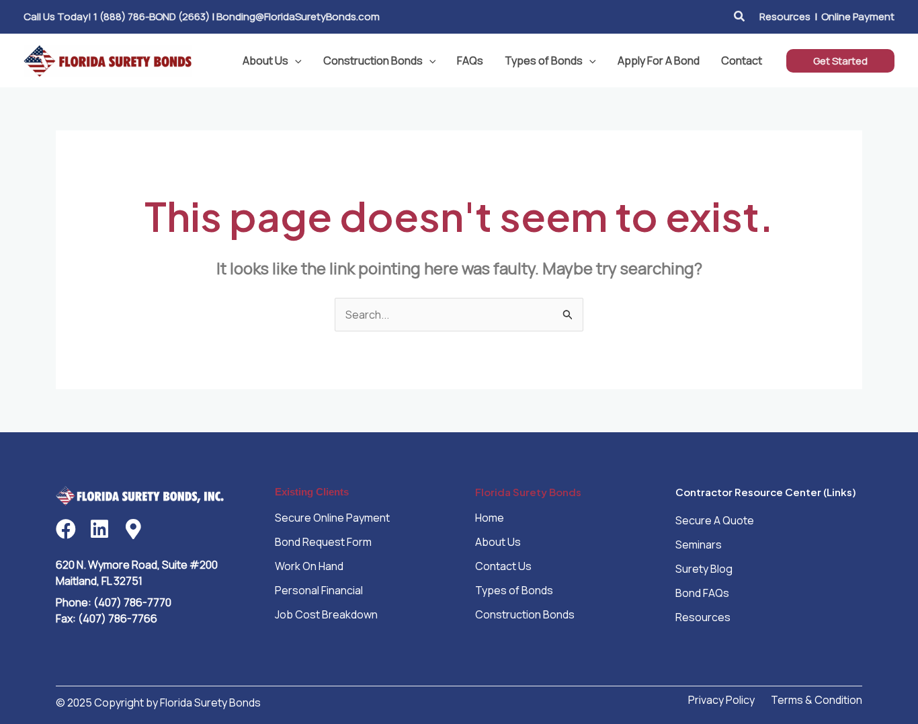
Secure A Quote (714, 520)
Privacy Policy (721, 699)
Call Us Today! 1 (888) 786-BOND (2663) (117, 16)
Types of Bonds (544, 60)
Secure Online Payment (332, 517)
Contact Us (503, 566)
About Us (265, 60)
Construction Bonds (373, 60)
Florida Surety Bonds (528, 491)
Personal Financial (319, 590)
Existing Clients (312, 491)
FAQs (470, 60)
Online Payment (857, 16)
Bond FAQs (702, 593)
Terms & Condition (816, 699)
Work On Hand (309, 566)
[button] (740, 17)
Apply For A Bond (659, 60)
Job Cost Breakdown (326, 614)
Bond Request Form (323, 541)
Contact (741, 60)
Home (489, 517)
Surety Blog (704, 568)
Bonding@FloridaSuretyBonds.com (298, 16)
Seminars (698, 544)
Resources (784, 16)
